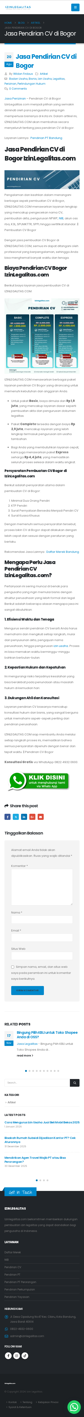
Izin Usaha (45, 79)
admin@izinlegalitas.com (27, 1336)
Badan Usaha (18, 79)
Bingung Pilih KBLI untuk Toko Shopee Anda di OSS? (47, 1034)
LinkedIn (24, 817)
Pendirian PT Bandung (46, 138)
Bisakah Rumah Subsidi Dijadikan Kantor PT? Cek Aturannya (39, 1140)
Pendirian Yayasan (16, 1297)
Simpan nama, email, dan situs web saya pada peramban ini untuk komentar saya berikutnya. (41, 973)
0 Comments (18, 89)
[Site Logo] (17, 7)
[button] (26, 1071)
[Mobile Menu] (75, 7)
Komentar (19, 866)
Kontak (13, 1402)
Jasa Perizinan (15, 98)
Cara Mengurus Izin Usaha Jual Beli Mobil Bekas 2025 (42, 1122)
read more (24, 1055)
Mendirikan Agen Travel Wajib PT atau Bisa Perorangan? (35, 1160)
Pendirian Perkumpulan (19, 1289)
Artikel (44, 74)
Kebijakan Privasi (48, 1402)
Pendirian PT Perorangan (20, 1282)
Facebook (7, 817)
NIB (61, 218)
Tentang (27, 1402)
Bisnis (33, 79)
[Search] (75, 1083)
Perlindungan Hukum (31, 84)
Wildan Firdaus (23, 74)
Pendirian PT (12, 1274)
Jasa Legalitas (27, 1044)
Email (41, 817)
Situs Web (18, 949)
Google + (32, 817)
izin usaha (61, 646)
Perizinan (10, 84)
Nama (16, 912)
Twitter (16, 817)
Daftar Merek (12, 1252)
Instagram (16, 1355)
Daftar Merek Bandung (62, 552)
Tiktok (25, 1355)
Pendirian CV (12, 1267)
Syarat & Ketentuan (20, 1407)
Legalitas (59, 79)
